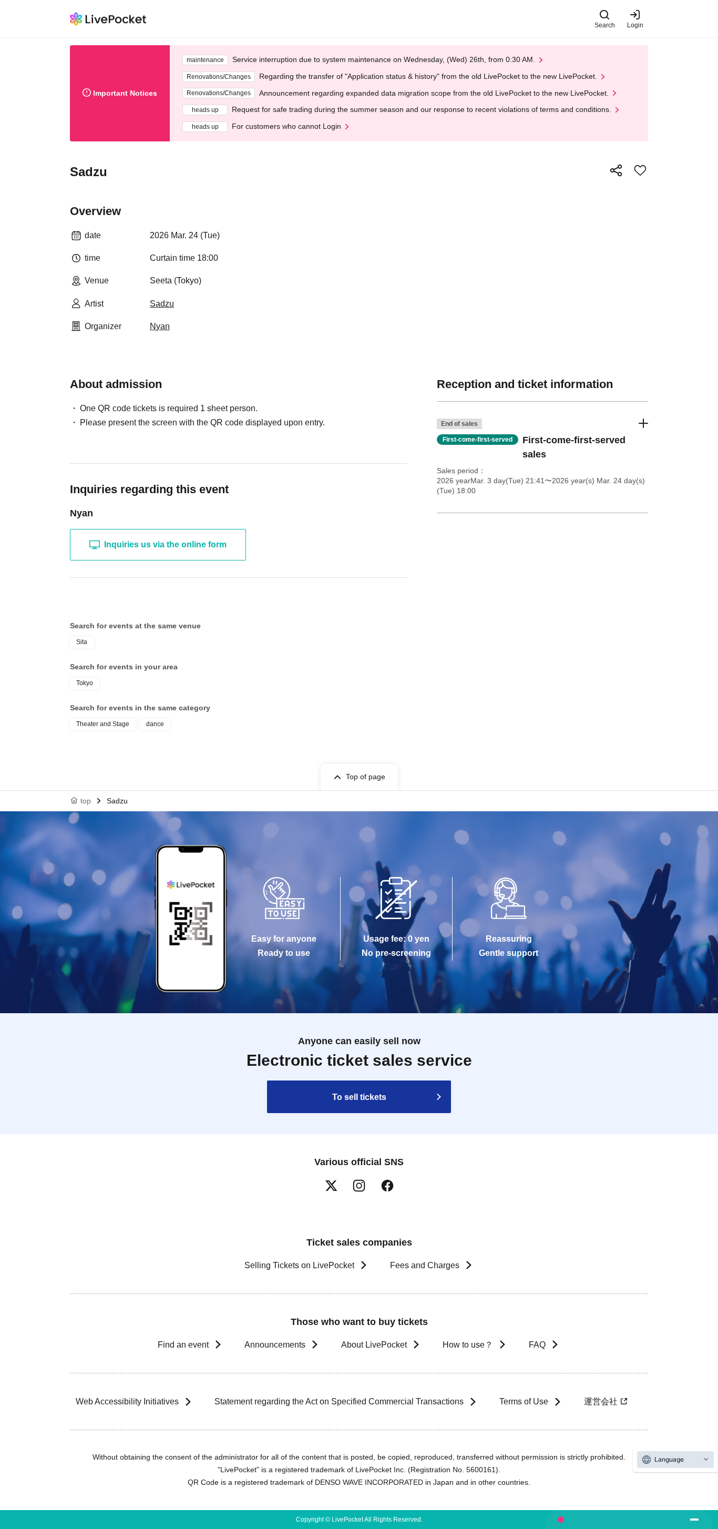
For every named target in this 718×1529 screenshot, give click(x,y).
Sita (81, 642)
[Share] (616, 170)
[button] (542, 457)
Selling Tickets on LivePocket (299, 1265)
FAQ (537, 1344)
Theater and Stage (102, 724)
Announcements (274, 1344)
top (85, 801)
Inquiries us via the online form (165, 544)
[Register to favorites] (640, 170)
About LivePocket (374, 1344)
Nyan (160, 326)
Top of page (365, 776)
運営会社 (601, 1401)
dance (155, 724)
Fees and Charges (424, 1265)
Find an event (183, 1344)
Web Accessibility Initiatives (127, 1401)
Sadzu (162, 303)
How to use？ (468, 1344)
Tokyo (84, 683)
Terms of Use (523, 1401)
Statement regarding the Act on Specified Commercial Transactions (339, 1401)
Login (635, 25)
